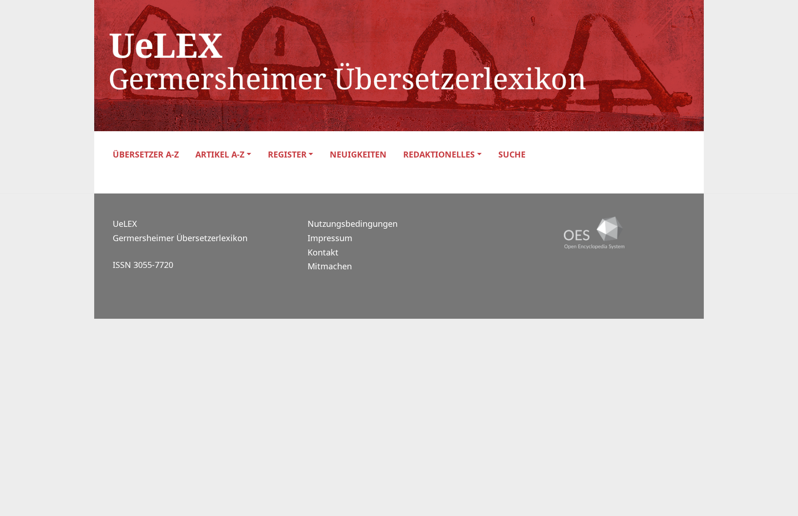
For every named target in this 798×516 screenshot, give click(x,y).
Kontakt (323, 252)
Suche (512, 154)
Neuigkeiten (358, 154)
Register (287, 154)
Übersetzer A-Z (146, 154)
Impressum (330, 237)
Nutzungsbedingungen (353, 223)
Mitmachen (330, 266)
